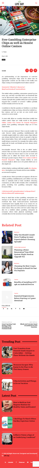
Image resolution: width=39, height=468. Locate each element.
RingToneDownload (8, 89)
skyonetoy (20, 87)
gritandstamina (18, 191)
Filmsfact (13, 87)
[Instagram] (7, 308)
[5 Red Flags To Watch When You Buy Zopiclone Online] (7, 422)
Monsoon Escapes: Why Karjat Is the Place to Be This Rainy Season (23, 367)
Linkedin (10, 462)
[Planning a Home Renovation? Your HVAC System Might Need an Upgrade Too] (7, 252)
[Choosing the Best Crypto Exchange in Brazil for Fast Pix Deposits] (7, 267)
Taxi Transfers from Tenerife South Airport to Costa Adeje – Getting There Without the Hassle (24, 351)
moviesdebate (20, 89)
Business (16, 232)
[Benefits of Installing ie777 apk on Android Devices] (7, 282)
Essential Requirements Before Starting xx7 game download (25, 298)
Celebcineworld (7, 191)
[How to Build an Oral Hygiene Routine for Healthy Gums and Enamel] (7, 406)
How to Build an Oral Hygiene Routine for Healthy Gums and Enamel (24, 404)
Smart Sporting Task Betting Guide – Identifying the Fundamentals (9, 326)
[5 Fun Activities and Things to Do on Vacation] (7, 385)
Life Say (6, 455)
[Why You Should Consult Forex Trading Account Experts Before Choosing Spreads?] (7, 237)
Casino (16, 279)
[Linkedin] (11, 308)
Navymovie (5, 87)
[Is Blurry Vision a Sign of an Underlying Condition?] (7, 439)
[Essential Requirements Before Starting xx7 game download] (7, 297)
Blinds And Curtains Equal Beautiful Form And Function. (28, 325)
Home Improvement (20, 247)
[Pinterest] (15, 308)
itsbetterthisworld (8, 193)
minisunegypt (19, 193)
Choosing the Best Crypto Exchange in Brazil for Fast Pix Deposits (25, 268)
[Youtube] (23, 308)
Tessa (4, 52)
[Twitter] (19, 308)
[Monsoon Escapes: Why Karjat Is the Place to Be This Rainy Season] (7, 368)
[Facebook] (3, 308)
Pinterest (21, 462)
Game (3, 59)
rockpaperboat (30, 191)
